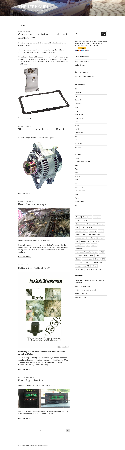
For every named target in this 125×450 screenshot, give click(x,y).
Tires (87, 262)
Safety (77, 183)
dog (77, 227)
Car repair (78, 92)
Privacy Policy (22, 445)
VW (76, 205)
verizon (78, 266)
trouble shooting (96, 262)
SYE (103, 259)
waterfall (86, 266)
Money (77, 151)
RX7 (76, 180)
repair (98, 255)
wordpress (79, 269)
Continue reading (24, 118)
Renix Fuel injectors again (33, 204)
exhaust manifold (81, 231)
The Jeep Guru (34, 7)
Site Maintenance (80, 191)
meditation (95, 241)
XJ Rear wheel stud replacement (85, 290)
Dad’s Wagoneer (53, 245)
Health (77, 129)
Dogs (77, 107)
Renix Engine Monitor (30, 380)
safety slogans (87, 259)
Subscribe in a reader (82, 72)
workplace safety (91, 269)
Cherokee (100, 224)
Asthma (78, 220)
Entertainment (79, 114)
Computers (78, 103)
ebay (76, 111)
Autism (86, 220)
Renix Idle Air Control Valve (34, 267)
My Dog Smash (80, 65)
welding (94, 266)
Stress (97, 259)
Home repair (79, 132)
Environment (79, 118)
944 (76, 89)
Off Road (79, 255)
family (77, 125)
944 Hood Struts (80, 297)
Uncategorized (79, 201)
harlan (101, 231)
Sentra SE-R (79, 187)
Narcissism (79, 248)
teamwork (79, 262)
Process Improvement (82, 162)
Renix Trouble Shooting (82, 286)
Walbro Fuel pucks (81, 293)
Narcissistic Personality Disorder (86, 252)
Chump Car (78, 100)
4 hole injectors (81, 217)
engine (89, 227)
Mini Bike (78, 147)
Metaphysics (79, 143)
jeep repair (100, 238)
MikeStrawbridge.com (82, 61)
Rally (76, 169)
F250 (76, 122)
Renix (77, 172)
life (77, 241)
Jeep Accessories (94, 234)
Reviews (77, 176)
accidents (97, 217)
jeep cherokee (80, 238)
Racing (77, 165)
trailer (77, 194)
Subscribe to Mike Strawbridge (85, 76)
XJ (100, 269)
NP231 (102, 252)
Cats (76, 96)
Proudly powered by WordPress (38, 445)
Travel (77, 198)
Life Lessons (79, 140)
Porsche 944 (79, 158)
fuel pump (93, 231)
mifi (88, 245)
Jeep (76, 136)
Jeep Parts (91, 238)
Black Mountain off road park (85, 224)
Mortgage (78, 154)
